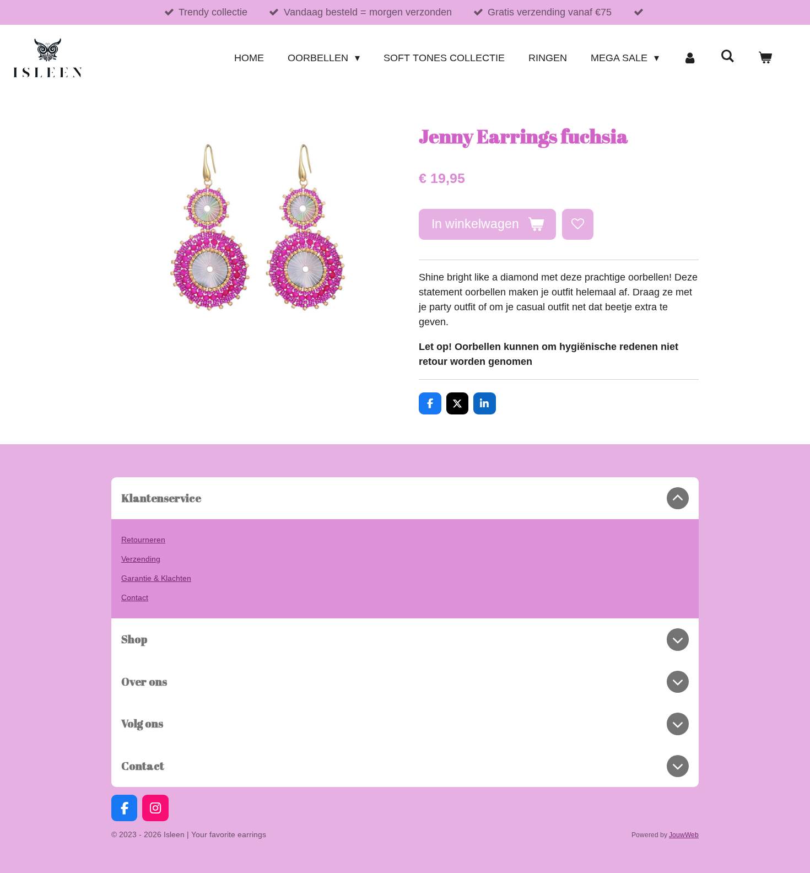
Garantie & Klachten (156, 578)
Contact (134, 597)
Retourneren (143, 539)
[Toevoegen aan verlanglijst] (577, 224)
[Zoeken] (727, 56)
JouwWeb (684, 834)
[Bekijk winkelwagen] (765, 58)
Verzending (140, 558)
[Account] (689, 58)
